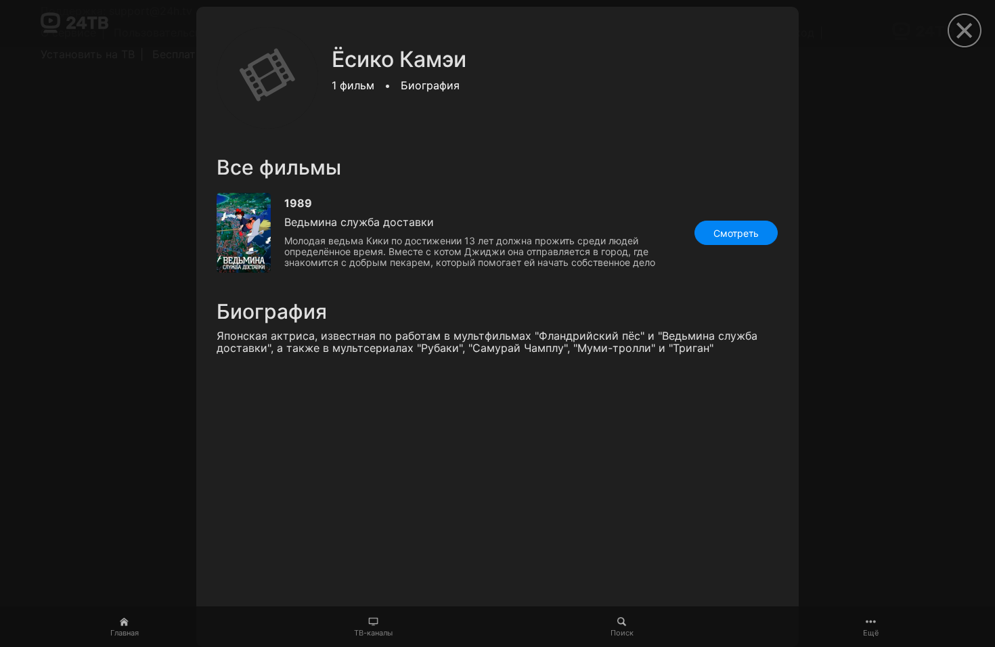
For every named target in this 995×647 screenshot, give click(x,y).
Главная (124, 633)
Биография (430, 85)
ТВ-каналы (373, 633)
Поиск (622, 633)
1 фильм (353, 85)
